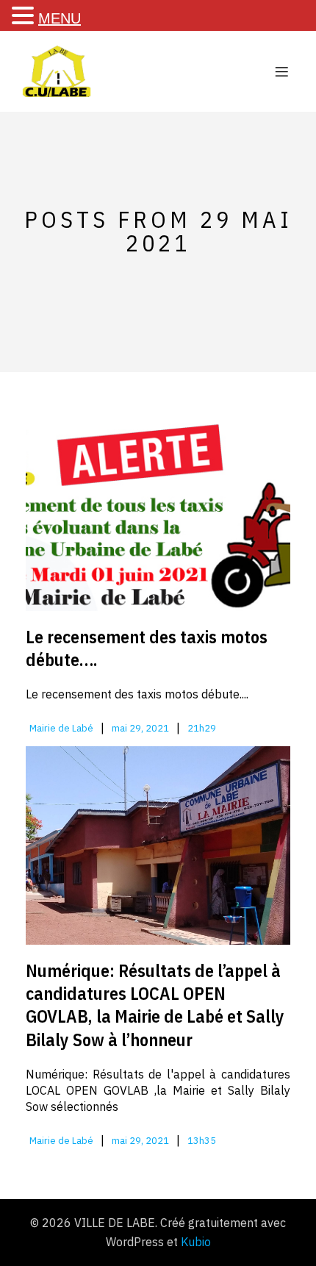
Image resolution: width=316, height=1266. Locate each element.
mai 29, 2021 (140, 728)
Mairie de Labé (61, 728)
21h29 (201, 728)
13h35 (201, 1140)
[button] (25, 15)
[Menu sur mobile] (281, 71)
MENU (59, 18)
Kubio (196, 1241)
